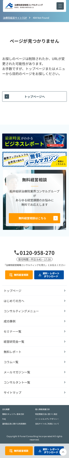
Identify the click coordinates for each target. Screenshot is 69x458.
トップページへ (34, 96)
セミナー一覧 (12, 331)
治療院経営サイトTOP (15, 17)
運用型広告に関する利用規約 (14, 423)
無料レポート (12, 351)
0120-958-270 (37, 252)
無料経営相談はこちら (32, 218)
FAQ (4, 418)
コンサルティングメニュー (21, 311)
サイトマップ (12, 392)
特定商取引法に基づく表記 (46, 414)
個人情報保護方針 (42, 409)
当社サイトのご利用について (47, 423)
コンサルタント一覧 (17, 382)
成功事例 (9, 321)
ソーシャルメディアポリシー (47, 418)
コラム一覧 (11, 362)
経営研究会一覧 (14, 341)
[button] (60, 6)
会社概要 (6, 409)
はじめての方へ (14, 301)
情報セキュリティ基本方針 (13, 414)
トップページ (12, 290)
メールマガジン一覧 (17, 372)
